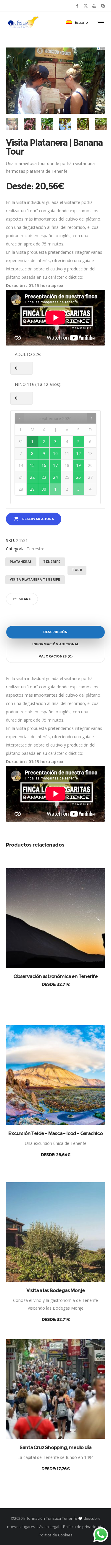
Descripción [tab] (55, 632)
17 (55, 465)
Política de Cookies (56, 1535)
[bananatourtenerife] (101, 124)
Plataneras (21, 562)
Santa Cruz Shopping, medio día (55, 1447)
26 (78, 477)
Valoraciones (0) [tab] (56, 656)
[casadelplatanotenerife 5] (29, 124)
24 (55, 477)
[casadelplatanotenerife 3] (65, 124)
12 (78, 453)
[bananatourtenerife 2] (12, 124)
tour (77, 570)
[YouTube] (94, 6)
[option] (12, 124)
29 (32, 489)
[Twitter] (85, 6)
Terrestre (35, 549)
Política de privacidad (82, 1526)
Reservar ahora (38, 519)
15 (32, 465)
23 (43, 477)
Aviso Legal (49, 1526)
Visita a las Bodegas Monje (55, 1290)
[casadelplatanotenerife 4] (47, 124)
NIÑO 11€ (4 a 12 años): (38, 384)
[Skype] (103, 6)
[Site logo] (23, 22)
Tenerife (52, 562)
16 (43, 465)
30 (43, 489)
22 (32, 477)
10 (55, 453)
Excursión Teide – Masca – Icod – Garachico (55, 1133)
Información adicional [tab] (55, 644)
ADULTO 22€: (28, 354)
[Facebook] (77, 6)
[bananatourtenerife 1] (83, 124)
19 (78, 465)
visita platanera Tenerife (35, 579)
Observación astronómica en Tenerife (55, 976)
